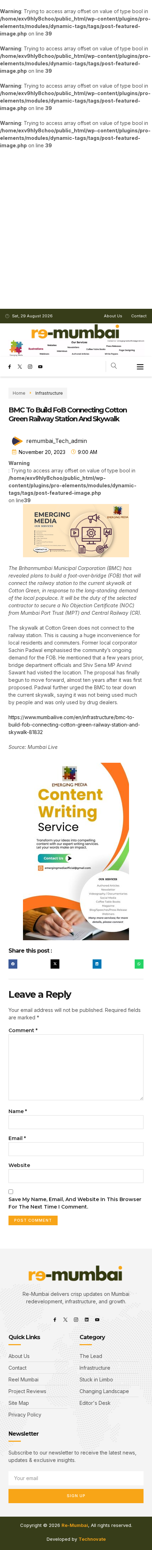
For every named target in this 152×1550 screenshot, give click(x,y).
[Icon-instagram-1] (30, 366)
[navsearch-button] (114, 366)
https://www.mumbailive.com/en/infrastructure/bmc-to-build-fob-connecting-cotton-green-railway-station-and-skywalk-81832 (74, 724)
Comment (22, 1030)
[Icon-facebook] (9, 366)
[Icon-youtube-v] (40, 366)
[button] (140, 366)
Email (17, 1138)
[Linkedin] (86, 1320)
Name (17, 1111)
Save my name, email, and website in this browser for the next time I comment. (74, 1203)
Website (19, 1165)
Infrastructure (49, 393)
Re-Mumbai (75, 1525)
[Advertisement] (76, 229)
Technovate (92, 1539)
